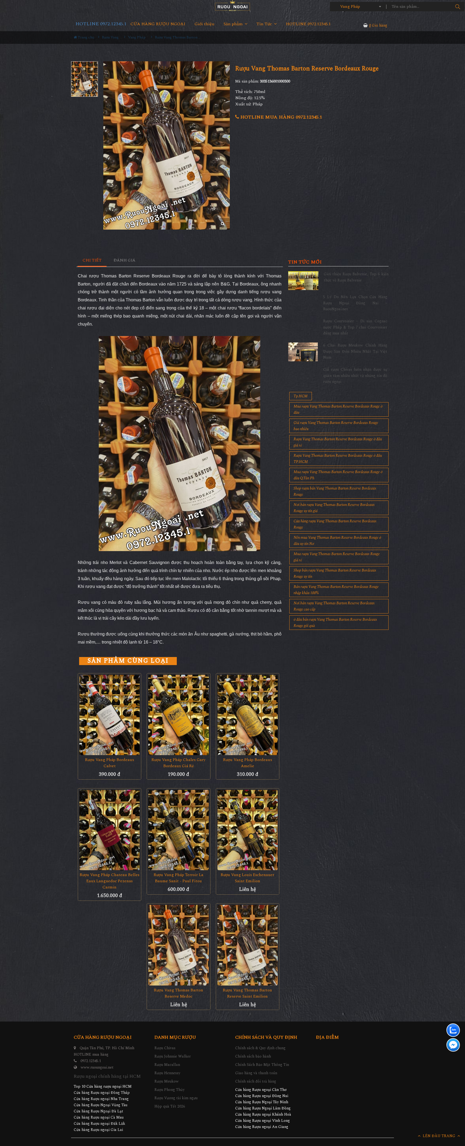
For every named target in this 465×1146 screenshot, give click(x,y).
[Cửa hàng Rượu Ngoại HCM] (232, 5)
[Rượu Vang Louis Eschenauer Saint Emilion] (247, 830)
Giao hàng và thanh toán (256, 1073)
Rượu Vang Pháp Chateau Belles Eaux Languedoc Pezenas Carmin (109, 881)
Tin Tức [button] (264, 24)
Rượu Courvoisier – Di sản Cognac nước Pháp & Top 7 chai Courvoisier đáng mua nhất (355, 327)
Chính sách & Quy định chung (260, 1048)
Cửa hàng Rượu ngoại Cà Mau (99, 1117)
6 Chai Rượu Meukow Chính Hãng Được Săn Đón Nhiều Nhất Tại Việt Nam (355, 351)
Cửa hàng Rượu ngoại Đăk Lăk (99, 1123)
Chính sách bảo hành (253, 1056)
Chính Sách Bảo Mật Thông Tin (262, 1065)
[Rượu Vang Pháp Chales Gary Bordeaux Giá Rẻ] (178, 715)
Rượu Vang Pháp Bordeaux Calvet (109, 763)
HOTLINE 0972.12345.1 (100, 23)
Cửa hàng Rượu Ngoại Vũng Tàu (100, 1105)
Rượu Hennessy (167, 1073)
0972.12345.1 (90, 1061)
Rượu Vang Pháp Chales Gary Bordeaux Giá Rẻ (178, 763)
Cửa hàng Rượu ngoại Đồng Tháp (102, 1092)
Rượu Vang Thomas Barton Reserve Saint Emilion (247, 993)
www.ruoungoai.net (97, 1067)
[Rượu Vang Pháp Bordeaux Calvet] (109, 715)
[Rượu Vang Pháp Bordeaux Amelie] (247, 715)
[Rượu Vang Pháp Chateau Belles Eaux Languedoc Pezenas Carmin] (109, 830)
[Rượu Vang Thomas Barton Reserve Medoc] (178, 945)
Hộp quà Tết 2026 (169, 1106)
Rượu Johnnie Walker (172, 1056)
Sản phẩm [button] (234, 24)
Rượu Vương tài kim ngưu (176, 1098)
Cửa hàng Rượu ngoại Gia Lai (98, 1130)
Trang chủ (85, 37)
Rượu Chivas (164, 1048)
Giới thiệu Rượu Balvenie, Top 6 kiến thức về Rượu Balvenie (356, 277)
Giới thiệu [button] (204, 24)
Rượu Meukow (166, 1081)
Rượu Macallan (167, 1065)
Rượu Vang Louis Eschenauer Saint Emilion (247, 878)
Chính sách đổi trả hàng (255, 1081)
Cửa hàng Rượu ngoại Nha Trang (101, 1099)
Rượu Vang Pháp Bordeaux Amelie (247, 763)
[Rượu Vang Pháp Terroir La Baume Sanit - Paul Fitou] (178, 830)
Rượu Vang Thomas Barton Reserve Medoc (178, 993)
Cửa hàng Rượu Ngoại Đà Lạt (98, 1111)
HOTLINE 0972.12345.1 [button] (308, 24)
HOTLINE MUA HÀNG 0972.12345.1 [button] (280, 117)
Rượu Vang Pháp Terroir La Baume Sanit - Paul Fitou (178, 878)
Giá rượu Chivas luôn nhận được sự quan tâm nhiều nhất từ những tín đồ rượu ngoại (355, 375)
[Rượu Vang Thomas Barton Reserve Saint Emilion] (247, 945)
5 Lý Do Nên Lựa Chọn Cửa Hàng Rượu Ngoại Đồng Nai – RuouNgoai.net (355, 303)
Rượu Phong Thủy (169, 1090)
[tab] (92, 260)
